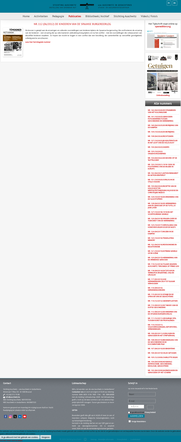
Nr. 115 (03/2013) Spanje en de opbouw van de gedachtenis (161, 295)
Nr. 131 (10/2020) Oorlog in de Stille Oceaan (161, 180)
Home (26, 16)
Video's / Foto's (149, 16)
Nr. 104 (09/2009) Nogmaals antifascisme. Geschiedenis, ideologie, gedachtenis (160, 364)
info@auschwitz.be (13, 397)
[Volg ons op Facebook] (5, 416)
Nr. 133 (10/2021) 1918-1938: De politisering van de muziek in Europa (161, 166)
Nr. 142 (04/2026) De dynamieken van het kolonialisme (162, 111)
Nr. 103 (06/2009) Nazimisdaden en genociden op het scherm (163, 371)
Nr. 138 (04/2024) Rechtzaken (160, 136)
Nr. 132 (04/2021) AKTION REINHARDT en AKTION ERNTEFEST (163, 174)
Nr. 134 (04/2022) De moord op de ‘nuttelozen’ (162, 159)
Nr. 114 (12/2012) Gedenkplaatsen (163, 301)
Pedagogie (58, 16)
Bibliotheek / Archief (97, 16)
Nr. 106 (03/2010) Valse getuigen (162, 353)
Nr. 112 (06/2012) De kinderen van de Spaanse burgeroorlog (162, 313)
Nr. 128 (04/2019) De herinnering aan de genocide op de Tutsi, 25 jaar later (162, 205)
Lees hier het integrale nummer (37, 42)
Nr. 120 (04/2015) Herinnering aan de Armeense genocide (162, 258)
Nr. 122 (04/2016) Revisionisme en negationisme (162, 245)
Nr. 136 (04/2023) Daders (158, 147)
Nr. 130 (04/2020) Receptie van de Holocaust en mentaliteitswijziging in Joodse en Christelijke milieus (163, 189)
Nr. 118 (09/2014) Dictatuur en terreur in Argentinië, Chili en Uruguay (161, 272)
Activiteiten (41, 16)
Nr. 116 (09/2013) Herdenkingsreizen (156, 289)
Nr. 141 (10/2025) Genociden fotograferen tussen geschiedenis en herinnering (160, 119)
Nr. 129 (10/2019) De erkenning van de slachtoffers (163, 198)
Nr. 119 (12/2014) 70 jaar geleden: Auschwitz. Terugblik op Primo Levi (163, 265)
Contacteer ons (78, 392)
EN (175, 3)
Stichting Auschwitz (125, 16)
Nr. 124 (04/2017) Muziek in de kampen (160, 232)
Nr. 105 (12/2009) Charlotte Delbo (163, 357)
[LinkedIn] (19, 416)
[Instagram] (10, 416)
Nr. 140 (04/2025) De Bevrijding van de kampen (163, 126)
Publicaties (75, 16)
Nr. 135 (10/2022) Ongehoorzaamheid (157, 152)
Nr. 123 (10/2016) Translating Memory (161, 239)
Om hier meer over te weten (11, 440)
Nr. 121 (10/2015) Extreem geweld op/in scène (162, 252)
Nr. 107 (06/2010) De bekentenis (161, 348)
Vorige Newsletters (138, 421)
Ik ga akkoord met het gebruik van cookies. (19, 437)
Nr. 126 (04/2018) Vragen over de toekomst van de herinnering (162, 219)
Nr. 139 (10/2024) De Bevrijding (161, 132)
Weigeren (46, 437)
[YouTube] (24, 416)
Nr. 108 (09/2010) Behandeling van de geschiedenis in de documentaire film (163, 342)
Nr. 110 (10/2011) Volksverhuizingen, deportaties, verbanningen (162, 327)
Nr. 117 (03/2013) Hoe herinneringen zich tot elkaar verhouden (161, 281)
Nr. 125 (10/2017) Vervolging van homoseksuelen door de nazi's (162, 226)
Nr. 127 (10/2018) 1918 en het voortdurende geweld (160, 213)
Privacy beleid (150, 412)
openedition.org (163, 26)
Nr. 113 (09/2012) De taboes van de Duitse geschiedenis (163, 306)
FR (169, 3)
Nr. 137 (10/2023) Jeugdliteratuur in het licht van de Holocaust (162, 141)
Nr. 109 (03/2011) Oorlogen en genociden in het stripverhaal (161, 334)
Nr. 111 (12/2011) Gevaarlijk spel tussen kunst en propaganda (162, 319)
